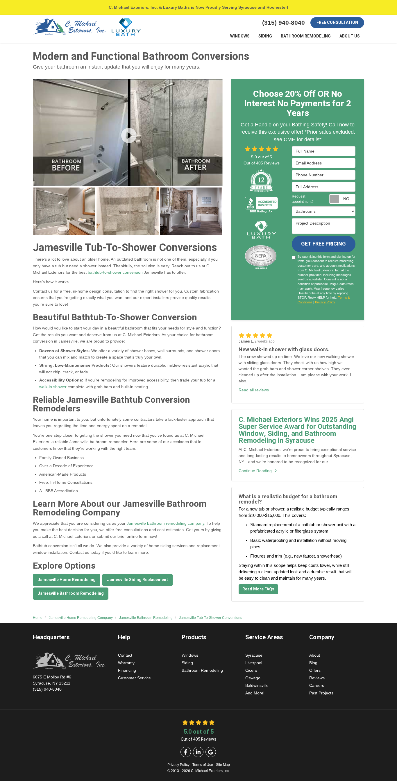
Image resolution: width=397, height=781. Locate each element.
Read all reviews (254, 390)
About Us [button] (349, 36)
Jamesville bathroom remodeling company (165, 523)
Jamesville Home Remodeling (66, 580)
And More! (254, 693)
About (314, 655)
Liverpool (253, 662)
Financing (127, 670)
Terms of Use (202, 765)
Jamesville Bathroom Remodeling (70, 593)
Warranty (126, 662)
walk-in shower (53, 386)
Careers (316, 685)
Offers (315, 670)
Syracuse (253, 655)
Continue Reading (255, 470)
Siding (187, 662)
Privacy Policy (325, 302)
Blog (313, 662)
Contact (125, 655)
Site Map (223, 765)
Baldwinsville (257, 685)
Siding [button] (265, 36)
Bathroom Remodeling (202, 670)
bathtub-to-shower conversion (115, 272)
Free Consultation (337, 22)
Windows (190, 655)
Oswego (252, 678)
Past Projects (321, 693)
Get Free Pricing (323, 244)
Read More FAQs (258, 589)
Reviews (317, 678)
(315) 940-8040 (52, 683)
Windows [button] (240, 36)
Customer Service (134, 678)
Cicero (251, 670)
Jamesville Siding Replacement (137, 580)
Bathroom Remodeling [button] (306, 36)
